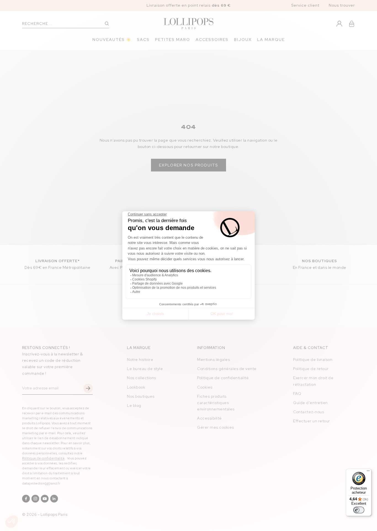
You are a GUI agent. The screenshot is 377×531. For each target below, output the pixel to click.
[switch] (358, 510)
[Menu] (368, 472)
